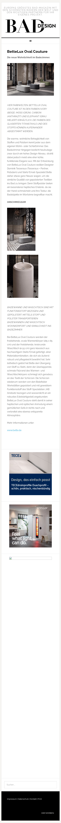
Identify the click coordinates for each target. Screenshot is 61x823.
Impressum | (12, 799)
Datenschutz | (24, 799)
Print (39, 799)
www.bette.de (14, 430)
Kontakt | (33, 799)
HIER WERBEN (47, 813)
